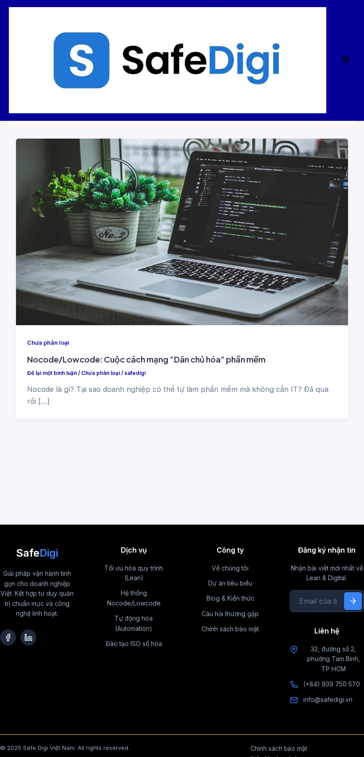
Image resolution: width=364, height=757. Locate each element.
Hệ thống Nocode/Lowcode (134, 597)
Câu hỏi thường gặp (230, 614)
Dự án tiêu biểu (230, 583)
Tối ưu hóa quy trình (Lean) (133, 573)
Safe (37, 552)
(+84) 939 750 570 (331, 684)
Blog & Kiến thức (230, 598)
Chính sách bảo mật (230, 629)
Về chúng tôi (230, 568)
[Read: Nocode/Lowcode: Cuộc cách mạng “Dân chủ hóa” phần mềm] (182, 231)
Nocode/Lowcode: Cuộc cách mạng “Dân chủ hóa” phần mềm (146, 359)
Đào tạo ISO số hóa (134, 643)
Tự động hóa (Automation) (134, 623)
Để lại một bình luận (52, 373)
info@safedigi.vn (327, 699)
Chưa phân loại (48, 342)
